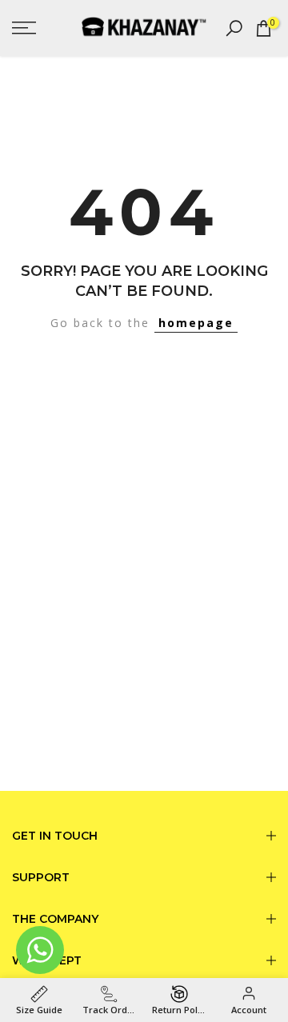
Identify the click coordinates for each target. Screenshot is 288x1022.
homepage (196, 322)
